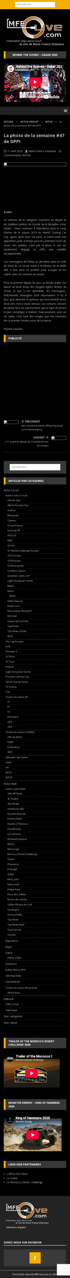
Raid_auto (13, 879)
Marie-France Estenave (42, 151)
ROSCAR (12, 616)
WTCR (9, 777)
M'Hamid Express (17, 839)
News (10, 591)
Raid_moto (13, 884)
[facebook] (35, 1258)
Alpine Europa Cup (17, 505)
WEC (10, 752)
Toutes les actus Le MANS (20, 732)
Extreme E (11, 964)
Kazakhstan (14, 829)
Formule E (12, 717)
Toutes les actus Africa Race (21, 987)
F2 (8, 701)
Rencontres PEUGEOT (19, 611)
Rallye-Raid (13, 889)
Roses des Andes (17, 899)
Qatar (10, 874)
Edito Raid (11, 1010)
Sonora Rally (14, 914)
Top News (13, 919)
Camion (11, 520)
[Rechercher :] (35, 4)
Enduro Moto (14, 818)
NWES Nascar (15, 601)
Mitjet (10, 585)
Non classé (10, 1022)
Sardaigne (13, 909)
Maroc (11, 844)
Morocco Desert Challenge (22, 854)
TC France (11, 686)
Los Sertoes (14, 834)
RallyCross (13, 606)
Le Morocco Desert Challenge (25, 1182)
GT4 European (15, 565)
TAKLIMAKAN (13, 981)
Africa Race (13, 992)
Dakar (9, 952)
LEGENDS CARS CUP (18, 576)
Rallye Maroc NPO (16, 969)
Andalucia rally (15, 808)
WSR (10, 636)
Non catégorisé (13, 1016)
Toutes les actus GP (17, 697)
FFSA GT (11, 535)
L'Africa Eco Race (17, 1174)
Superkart (13, 626)
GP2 (9, 722)
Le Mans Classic (16, 570)
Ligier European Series (20, 580)
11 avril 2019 (15, 151)
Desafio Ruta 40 (16, 814)
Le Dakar (12, 1178)
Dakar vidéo (14, 957)
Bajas (9, 946)
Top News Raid (15, 924)
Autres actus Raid (15, 789)
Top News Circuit (16, 631)
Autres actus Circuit (16, 495)
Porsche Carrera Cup (17, 676)
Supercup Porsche (17, 621)
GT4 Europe (14, 560)
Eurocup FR (13, 530)
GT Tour (10, 661)
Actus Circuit (29, 121)
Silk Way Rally (13, 975)
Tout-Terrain (14, 929)
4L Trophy (12, 798)
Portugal (12, 869)
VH (7, 767)
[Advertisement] (35, 381)
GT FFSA (10, 656)
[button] (65, 111)
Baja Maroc (12, 940)
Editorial (8, 999)
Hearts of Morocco (17, 823)
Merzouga (13, 849)
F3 (8, 706)
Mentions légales (15, 1227)
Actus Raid (10, 783)
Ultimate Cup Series (17, 757)
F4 (8, 711)
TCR (8, 692)
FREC (10, 540)
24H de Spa (13, 500)
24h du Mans (14, 737)
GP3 (9, 726)
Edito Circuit (12, 1004)
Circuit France (15, 525)
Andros (11, 510)
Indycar (10, 666)
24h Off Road (14, 793)
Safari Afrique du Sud (19, 904)
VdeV (9, 762)
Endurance (13, 747)
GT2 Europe (14, 555)
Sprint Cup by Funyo (17, 681)
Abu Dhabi (13, 803)
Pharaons (13, 864)
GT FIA (10, 545)
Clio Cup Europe (15, 641)
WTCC (9, 772)
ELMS (10, 742)
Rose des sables (16, 894)
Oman (10, 859)
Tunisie (11, 934)
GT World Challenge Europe (23, 550)
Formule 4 (11, 651)
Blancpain (13, 515)
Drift (8, 646)
